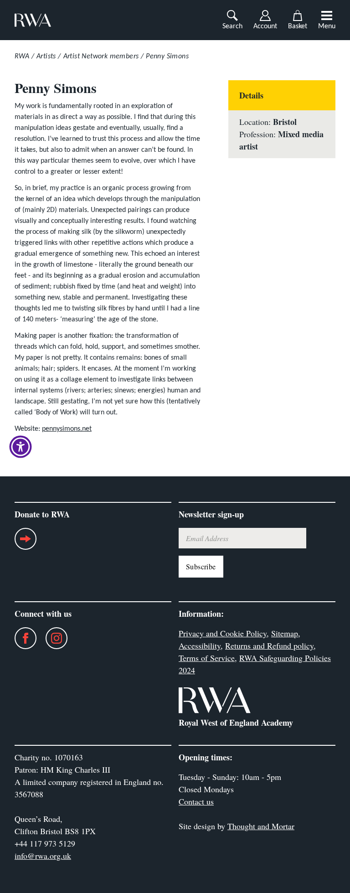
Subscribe (201, 566)
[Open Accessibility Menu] (20, 446)
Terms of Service (207, 657)
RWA (22, 56)
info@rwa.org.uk (43, 855)
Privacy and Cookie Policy (223, 633)
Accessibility (200, 645)
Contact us (196, 801)
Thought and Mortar (260, 826)
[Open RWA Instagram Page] (51, 638)
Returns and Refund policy (269, 645)
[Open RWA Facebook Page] (20, 638)
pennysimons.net (67, 429)
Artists (46, 56)
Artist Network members (101, 56)
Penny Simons (167, 56)
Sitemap (284, 633)
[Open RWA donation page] (25, 542)
